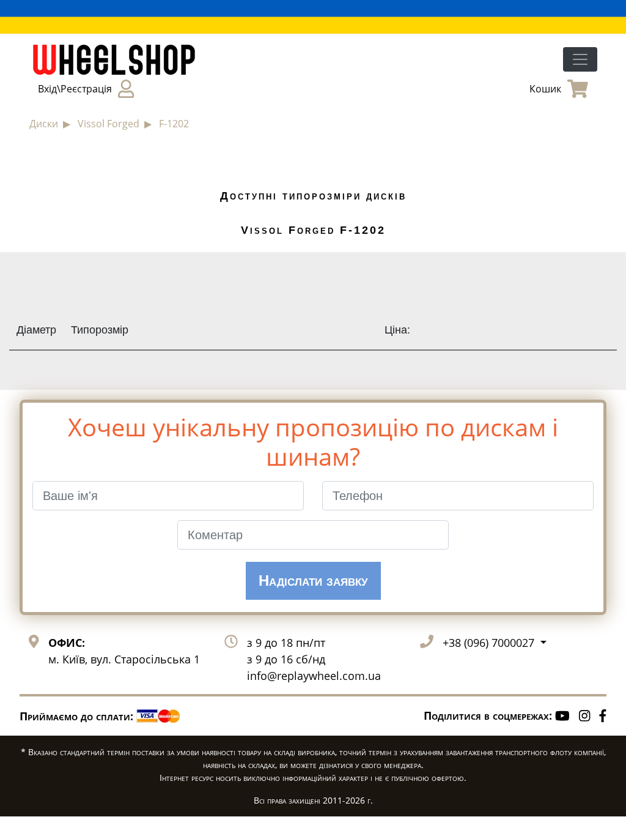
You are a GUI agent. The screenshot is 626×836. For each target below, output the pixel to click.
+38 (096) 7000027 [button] (490, 642)
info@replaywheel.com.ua (314, 675)
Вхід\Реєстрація (75, 88)
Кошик (545, 88)
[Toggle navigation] (580, 59)
